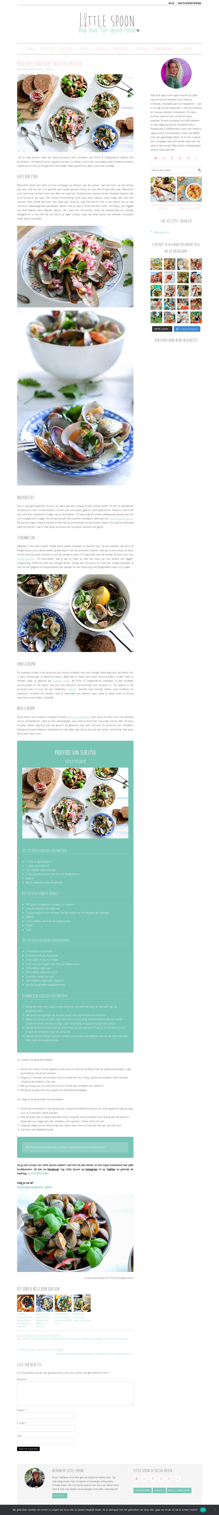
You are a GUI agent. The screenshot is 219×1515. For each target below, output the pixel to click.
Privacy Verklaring (179, 1490)
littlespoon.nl (161, 232)
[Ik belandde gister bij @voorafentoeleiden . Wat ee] (183, 264)
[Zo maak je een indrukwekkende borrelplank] (163, 189)
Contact (159, 1490)
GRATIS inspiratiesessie (189, 3)
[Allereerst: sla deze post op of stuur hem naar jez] (156, 264)
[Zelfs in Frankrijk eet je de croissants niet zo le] (170, 291)
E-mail (22, 1423)
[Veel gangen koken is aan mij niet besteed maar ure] (170, 264)
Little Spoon (109, 23)
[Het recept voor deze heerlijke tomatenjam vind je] (170, 277)
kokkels (72, 689)
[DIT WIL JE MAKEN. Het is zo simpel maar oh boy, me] (156, 291)
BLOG (171, 3)
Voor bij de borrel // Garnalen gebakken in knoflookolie (189, 206)
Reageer (50, 69)
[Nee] (214, 1510)
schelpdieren (86, 1338)
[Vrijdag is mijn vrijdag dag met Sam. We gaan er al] (183, 277)
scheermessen (26, 558)
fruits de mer (26, 1338)
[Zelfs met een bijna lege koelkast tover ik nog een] (196, 291)
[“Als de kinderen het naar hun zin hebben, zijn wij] (196, 317)
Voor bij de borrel (41, 1335)
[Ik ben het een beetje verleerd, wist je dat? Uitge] (196, 277)
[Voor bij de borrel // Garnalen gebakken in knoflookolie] (189, 189)
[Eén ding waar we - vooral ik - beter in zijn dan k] (196, 304)
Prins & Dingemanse (121, 518)
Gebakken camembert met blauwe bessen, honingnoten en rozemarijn (24, 1320)
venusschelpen (97, 1338)
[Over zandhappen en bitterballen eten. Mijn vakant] (156, 304)
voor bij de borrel (111, 1338)
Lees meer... (60, 1495)
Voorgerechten (55, 1335)
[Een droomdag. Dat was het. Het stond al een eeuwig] (183, 317)
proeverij (64, 1338)
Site (19, 1435)
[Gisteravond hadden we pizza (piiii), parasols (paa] (183, 304)
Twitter (110, 1169)
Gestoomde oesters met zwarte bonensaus (82, 1317)
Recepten (29, 1335)
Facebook (53, 1169)
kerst (34, 1338)
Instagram (91, 1169)
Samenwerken (142, 1490)
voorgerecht (123, 1338)
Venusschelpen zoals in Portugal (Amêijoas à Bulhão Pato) (63, 1319)
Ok (203, 1509)
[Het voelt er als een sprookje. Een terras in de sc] (170, 304)
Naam (21, 1410)
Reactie (22, 1379)
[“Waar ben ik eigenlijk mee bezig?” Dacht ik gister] (183, 291)
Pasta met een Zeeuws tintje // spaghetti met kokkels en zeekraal (43, 1320)
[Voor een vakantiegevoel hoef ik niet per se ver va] (156, 277)
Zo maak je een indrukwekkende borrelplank (163, 206)
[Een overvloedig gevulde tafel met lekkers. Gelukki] (196, 264)
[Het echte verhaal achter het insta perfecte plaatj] (156, 317)
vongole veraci (61, 680)
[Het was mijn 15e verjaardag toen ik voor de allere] (170, 317)
